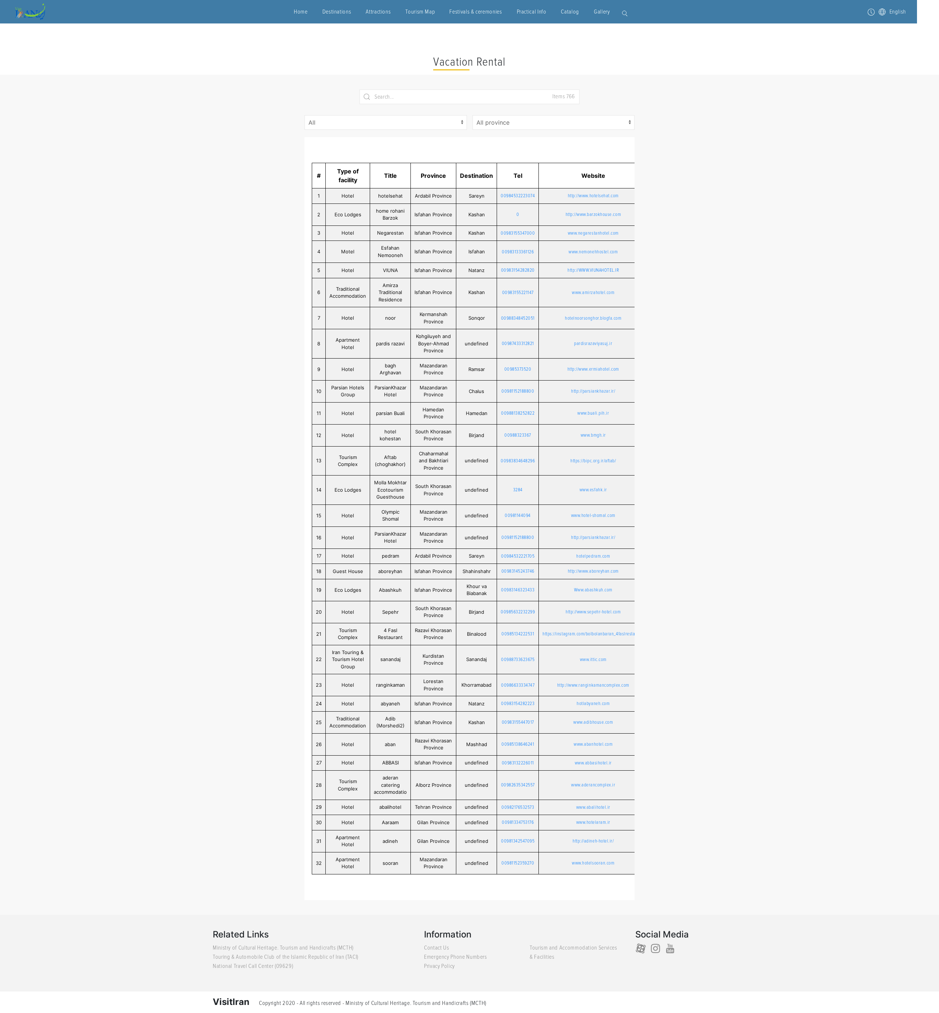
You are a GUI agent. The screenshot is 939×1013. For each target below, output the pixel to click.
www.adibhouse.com (593, 722)
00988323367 (517, 435)
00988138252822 (517, 413)
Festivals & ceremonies (475, 11)
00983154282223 (517, 703)
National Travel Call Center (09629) (253, 966)
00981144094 (518, 515)
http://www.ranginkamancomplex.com (593, 685)
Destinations (336, 11)
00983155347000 (518, 233)
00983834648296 (518, 461)
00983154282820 (518, 270)
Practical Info (532, 11)
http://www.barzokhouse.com (593, 214)
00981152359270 (517, 863)
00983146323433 (517, 590)
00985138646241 (517, 744)
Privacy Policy (439, 966)
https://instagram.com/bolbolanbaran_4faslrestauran (593, 634)
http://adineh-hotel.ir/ (593, 841)
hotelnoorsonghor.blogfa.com (593, 318)
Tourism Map (420, 11)
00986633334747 (517, 685)
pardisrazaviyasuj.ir (593, 343)
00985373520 (517, 369)
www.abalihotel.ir (593, 807)
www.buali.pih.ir (593, 413)
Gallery (602, 11)
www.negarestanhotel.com (593, 233)
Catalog (570, 11)
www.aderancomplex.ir (593, 785)
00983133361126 (518, 252)
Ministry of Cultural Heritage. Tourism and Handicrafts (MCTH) (283, 947)
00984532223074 (518, 196)
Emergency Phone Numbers (455, 957)
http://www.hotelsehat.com (593, 196)
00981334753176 (518, 822)
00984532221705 (517, 556)
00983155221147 (518, 293)
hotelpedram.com (593, 556)
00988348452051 (518, 318)
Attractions (378, 11)
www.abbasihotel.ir (593, 763)
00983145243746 (517, 571)
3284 (518, 490)
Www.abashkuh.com (593, 590)
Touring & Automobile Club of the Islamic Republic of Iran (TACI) (285, 957)
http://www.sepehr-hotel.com (593, 612)
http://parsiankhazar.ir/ (593, 391)
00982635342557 (518, 785)
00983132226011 (518, 763)
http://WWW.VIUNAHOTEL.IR (593, 270)
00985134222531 (517, 634)
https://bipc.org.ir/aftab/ (593, 461)
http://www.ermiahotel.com (593, 369)
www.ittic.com (593, 660)
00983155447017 (518, 722)
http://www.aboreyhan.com (593, 571)
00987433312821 (518, 343)
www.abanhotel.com (593, 744)
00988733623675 (517, 660)
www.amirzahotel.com (593, 293)
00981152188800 (517, 391)
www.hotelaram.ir (593, 822)
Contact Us (436, 947)
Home (301, 11)
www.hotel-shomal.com (593, 515)
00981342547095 (517, 841)
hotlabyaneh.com (593, 703)
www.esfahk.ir (593, 490)
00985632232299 (518, 612)
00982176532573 (517, 807)
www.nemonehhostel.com (593, 252)
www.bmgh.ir (593, 435)
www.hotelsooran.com (593, 863)
